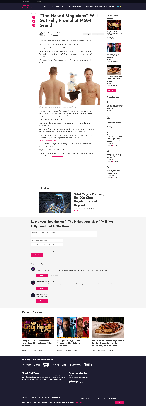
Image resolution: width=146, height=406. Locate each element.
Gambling (57, 6)
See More (111, 90)
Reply (42, 275)
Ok (119, 402)
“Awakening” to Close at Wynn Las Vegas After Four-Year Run (115, 156)
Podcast (111, 6)
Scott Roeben (48, 33)
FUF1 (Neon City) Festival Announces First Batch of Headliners (114, 56)
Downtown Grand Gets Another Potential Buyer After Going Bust (114, 172)
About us (33, 397)
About (106, 6)
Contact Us (25, 397)
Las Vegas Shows (97, 34)
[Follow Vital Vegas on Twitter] (118, 6)
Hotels (51, 6)
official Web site (57, 156)
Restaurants (72, 6)
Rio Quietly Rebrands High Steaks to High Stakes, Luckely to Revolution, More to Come (115, 79)
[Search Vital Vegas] (122, 6)
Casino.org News (74, 376)
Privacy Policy (56, 397)
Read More (77, 211)
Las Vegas (87, 34)
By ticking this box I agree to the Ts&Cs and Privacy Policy (44, 251)
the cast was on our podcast (48, 140)
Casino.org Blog (73, 381)
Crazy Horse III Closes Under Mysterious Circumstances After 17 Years (115, 33)
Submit (37, 255)
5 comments (55, 35)
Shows (64, 6)
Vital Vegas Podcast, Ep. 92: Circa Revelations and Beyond (89, 199)
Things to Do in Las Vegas (85, 6)
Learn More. (78, 402)
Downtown (98, 6)
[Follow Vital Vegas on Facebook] (120, 6)
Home (45, 6)
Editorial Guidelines (44, 397)
